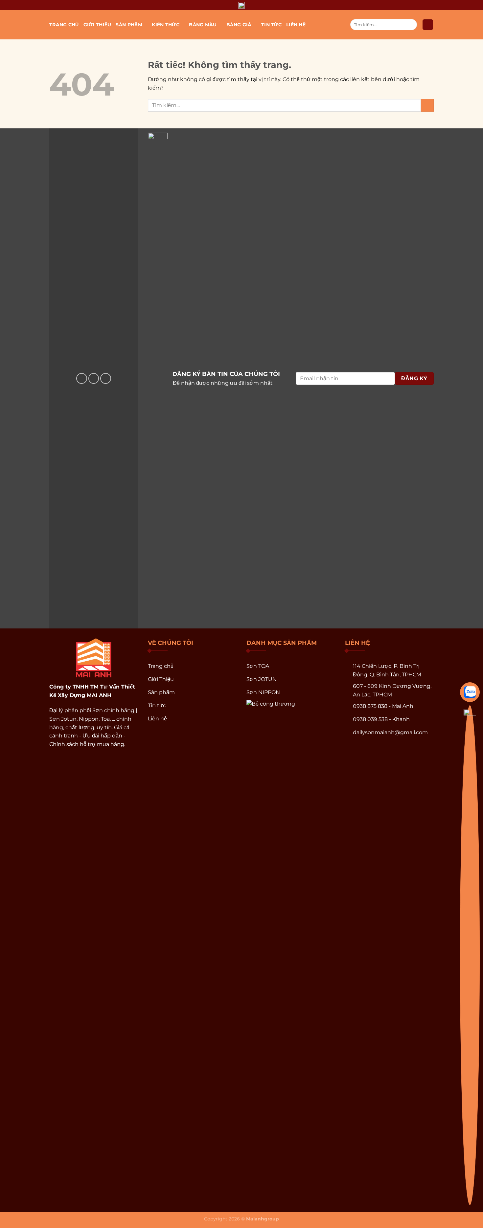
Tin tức (271, 25)
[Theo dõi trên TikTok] (105, 378)
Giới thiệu (97, 25)
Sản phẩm (129, 25)
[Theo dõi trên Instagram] (93, 378)
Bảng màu (203, 25)
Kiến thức (165, 25)
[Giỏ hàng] (428, 24)
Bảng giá (238, 25)
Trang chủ (64, 25)
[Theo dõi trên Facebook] (81, 378)
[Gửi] (410, 24)
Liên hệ (296, 25)
